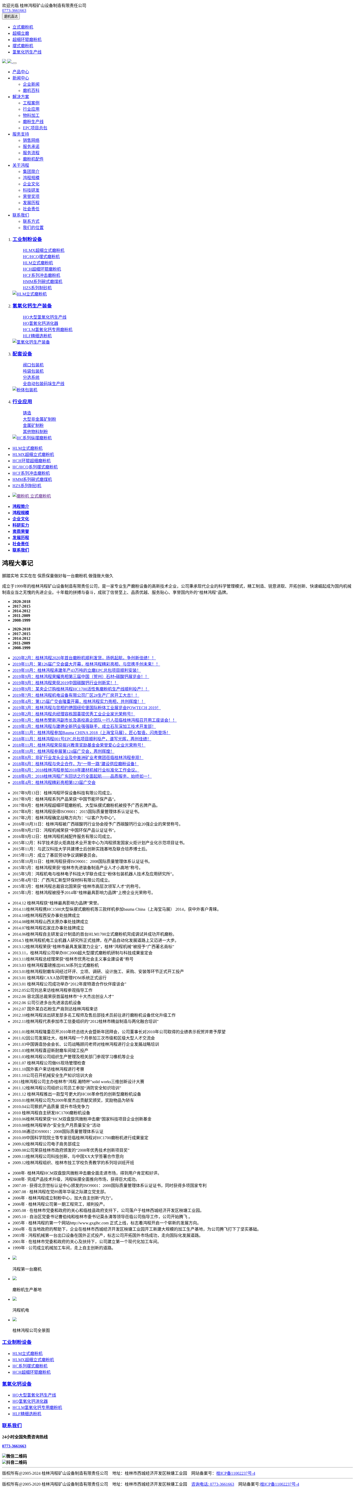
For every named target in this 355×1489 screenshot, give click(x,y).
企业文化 (31, 184)
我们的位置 (33, 227)
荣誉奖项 (31, 196)
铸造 (27, 413)
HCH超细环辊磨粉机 (42, 269)
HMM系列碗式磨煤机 (42, 281)
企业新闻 (31, 84)
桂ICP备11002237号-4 (235, 1473)
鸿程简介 (20, 506)
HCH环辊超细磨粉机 (31, 461)
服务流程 (31, 153)
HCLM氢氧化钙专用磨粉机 (48, 329)
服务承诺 (31, 146)
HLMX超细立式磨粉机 (43, 250)
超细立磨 (20, 33)
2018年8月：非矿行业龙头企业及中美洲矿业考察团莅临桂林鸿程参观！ (77, 757)
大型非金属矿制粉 (39, 419)
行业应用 (31, 109)
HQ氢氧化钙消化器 (40, 323)
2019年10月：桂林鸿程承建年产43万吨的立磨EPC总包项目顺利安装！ (76, 670)
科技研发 (31, 190)
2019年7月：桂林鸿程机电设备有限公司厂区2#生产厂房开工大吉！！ (75, 695)
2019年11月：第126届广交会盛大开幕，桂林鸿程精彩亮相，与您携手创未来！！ (86, 664)
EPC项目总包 (35, 128)
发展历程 (31, 202)
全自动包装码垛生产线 (43, 383)
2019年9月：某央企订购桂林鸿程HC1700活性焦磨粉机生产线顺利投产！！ (80, 689)
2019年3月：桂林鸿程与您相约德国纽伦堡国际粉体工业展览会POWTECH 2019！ (86, 708)
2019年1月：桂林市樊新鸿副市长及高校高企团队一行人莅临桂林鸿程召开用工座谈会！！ (94, 720)
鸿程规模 (31, 178)
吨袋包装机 (33, 371)
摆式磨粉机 (22, 46)
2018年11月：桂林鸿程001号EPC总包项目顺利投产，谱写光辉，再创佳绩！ (81, 739)
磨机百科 (31, 90)
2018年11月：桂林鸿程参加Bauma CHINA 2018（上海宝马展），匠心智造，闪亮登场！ (91, 732)
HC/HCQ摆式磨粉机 (41, 256)
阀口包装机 (33, 365)
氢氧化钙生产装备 (32, 305)
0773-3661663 (14, 10)
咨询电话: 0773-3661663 (212, 1484)
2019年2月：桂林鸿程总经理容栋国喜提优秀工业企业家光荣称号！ (73, 714)
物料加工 (31, 115)
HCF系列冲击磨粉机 (41, 275)
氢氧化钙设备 (17, 1384)
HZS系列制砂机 (37, 288)
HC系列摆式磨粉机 (30, 1366)
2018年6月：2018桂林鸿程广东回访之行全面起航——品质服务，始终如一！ (82, 776)
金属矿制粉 (33, 425)
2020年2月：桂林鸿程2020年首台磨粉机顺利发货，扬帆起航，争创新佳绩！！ (84, 658)
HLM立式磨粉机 (38, 263)
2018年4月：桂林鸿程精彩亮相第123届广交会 (54, 782)
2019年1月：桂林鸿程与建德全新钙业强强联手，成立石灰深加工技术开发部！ (84, 726)
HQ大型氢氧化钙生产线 (45, 317)
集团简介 (31, 171)
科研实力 (20, 525)
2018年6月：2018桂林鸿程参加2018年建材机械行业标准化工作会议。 (75, 770)
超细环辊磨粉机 (27, 39)
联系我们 (20, 215)
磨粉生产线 (33, 121)
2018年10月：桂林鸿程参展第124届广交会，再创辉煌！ (63, 751)
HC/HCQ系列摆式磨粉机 (35, 467)
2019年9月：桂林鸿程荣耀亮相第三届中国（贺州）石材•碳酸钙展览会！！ (80, 676)
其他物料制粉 (35, 432)
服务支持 (20, 134)
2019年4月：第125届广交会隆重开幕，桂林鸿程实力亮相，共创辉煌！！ (79, 701)
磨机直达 (11, 16)
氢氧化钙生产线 (27, 52)
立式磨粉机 (22, 27)
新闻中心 (20, 78)
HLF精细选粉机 (37, 336)
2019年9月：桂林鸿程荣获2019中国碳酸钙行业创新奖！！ (65, 683)
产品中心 (20, 72)
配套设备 (22, 354)
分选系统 (31, 377)
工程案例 (31, 103)
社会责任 (31, 209)
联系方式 (31, 221)
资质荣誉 (20, 531)
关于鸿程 (20, 165)
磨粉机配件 (33, 159)
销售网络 (31, 140)
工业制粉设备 (17, 1342)
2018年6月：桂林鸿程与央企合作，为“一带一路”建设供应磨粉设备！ (75, 764)
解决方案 (20, 97)
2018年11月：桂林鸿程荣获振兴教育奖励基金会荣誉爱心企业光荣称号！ (79, 745)
